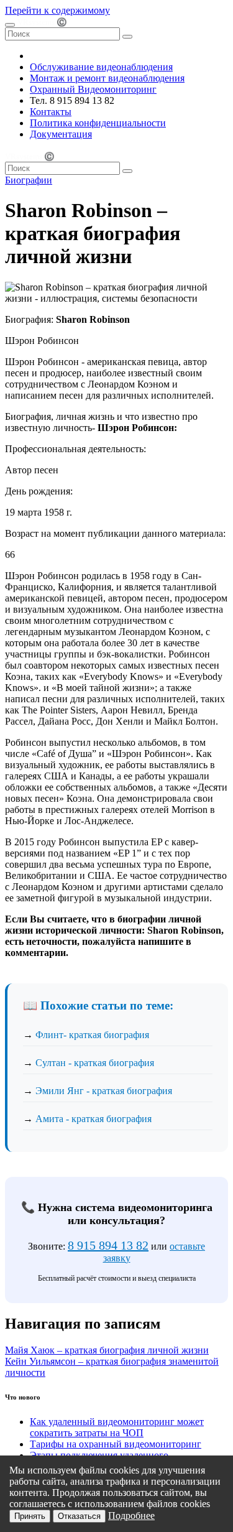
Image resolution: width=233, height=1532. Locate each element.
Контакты (50, 111)
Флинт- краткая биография (92, 1034)
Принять (29, 1516)
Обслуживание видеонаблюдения (101, 67)
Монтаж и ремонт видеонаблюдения (107, 78)
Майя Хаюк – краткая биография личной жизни (107, 1350)
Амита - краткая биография (93, 1118)
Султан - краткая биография (94, 1062)
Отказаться (79, 1516)
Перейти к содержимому (57, 10)
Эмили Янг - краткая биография (103, 1090)
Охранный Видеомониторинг (93, 89)
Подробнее (131, 1515)
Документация (61, 134)
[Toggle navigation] (10, 25)
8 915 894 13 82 (108, 1245)
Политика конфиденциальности (98, 123)
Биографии (28, 180)
